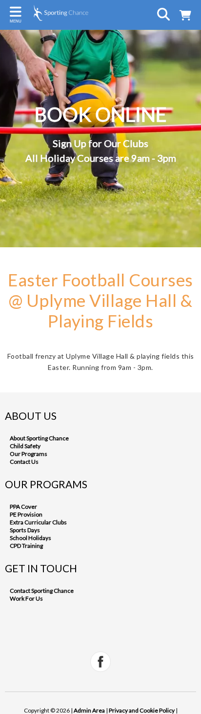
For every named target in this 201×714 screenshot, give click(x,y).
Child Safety (25, 446)
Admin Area (89, 710)
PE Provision (26, 514)
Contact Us (24, 461)
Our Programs (28, 453)
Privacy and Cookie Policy (142, 710)
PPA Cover (23, 506)
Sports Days (25, 530)
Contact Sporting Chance (42, 590)
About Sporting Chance (39, 438)
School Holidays (30, 537)
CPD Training (26, 545)
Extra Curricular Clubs (38, 522)
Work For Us (26, 598)
